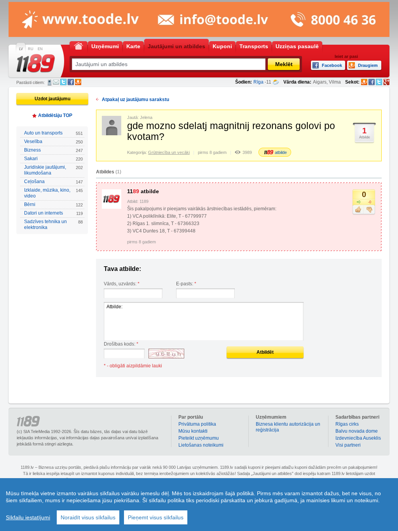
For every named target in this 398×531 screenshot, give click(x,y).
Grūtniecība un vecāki (169, 152)
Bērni (53, 204)
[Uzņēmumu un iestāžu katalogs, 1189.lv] (35, 63)
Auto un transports (53, 133)
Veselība (53, 141)
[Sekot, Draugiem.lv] (364, 82)
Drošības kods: (121, 344)
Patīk (358, 210)
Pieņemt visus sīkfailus (155, 517)
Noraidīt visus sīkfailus (88, 517)
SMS (49, 82)
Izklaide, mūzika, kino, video (53, 193)
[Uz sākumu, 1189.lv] (78, 45)
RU (30, 49)
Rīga (258, 82)
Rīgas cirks (347, 424)
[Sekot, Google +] (386, 82)
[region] (199, 504)
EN (40, 49)
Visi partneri (348, 445)
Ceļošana (53, 181)
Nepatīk (369, 210)
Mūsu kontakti (193, 431)
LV (21, 49)
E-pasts (56, 82)
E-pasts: (186, 283)
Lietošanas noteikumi (200, 445)
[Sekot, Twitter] (379, 82)
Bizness (53, 150)
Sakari (53, 158)
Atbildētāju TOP (55, 115)
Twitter (63, 82)
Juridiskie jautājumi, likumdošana (53, 170)
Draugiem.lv (78, 82)
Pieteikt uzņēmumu (198, 438)
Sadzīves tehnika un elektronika (53, 224)
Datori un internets (53, 213)
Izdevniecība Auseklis (358, 438)
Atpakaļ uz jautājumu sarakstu (135, 99)
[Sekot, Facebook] (371, 82)
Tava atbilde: (122, 269)
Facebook (71, 82)
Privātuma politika (197, 424)
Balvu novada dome (356, 431)
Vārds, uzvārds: (122, 283)
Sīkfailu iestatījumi (28, 517)
